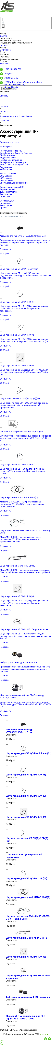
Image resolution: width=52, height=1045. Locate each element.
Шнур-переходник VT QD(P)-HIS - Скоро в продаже (28, 977)
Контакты (5, 63)
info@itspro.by (11, 78)
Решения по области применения (16, 43)
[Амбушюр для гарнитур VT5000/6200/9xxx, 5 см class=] (23, 727)
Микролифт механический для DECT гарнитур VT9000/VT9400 (26, 1017)
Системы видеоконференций (14, 183)
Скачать (4, 96)
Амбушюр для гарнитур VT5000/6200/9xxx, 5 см (19, 731)
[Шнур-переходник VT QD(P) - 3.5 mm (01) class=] (23, 751)
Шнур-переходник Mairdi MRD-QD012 (26, 937)
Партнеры (5, 57)
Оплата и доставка (9, 59)
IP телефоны (6, 146)
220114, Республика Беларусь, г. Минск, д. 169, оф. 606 (23, 84)
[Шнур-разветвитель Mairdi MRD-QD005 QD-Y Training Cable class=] (23, 914)
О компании (5, 50)
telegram (8, 73)
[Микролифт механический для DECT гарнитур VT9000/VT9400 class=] (23, 1014)
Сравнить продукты (9, 142)
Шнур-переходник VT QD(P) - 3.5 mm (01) (28, 753)
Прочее (3, 208)
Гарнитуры (5, 120)
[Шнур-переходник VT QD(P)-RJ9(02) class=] (23, 793)
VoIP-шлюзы (6, 169)
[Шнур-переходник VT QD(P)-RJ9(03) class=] (23, 815)
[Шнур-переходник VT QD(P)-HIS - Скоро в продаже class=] (23, 973)
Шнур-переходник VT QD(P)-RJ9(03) (26, 817)
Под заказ (5, 515)
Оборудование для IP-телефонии (16, 116)
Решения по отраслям (10, 40)
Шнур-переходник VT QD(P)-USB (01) (26, 878)
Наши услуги (6, 38)
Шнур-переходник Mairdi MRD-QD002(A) (28, 897)
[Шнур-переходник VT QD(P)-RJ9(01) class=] (23, 772)
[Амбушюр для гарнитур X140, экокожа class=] (23, 995)
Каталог (4, 45)
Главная (4, 107)
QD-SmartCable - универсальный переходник (24, 855)
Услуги (3, 36)
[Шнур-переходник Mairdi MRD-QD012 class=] (23, 935)
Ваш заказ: (8, 89)
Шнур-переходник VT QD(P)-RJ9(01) (26, 774)
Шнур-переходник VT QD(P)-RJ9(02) (26, 796)
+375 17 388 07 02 (12, 69)
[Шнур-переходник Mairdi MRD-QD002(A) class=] (23, 895)
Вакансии (4, 54)
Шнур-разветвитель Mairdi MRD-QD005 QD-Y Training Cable (28, 917)
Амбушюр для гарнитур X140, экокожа (28, 997)
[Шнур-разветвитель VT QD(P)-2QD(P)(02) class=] (23, 836)
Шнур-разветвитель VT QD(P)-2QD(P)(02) (27, 839)
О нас (2, 52)
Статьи (3, 61)
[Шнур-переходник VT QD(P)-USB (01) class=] (23, 876)
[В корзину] (1, 232)
